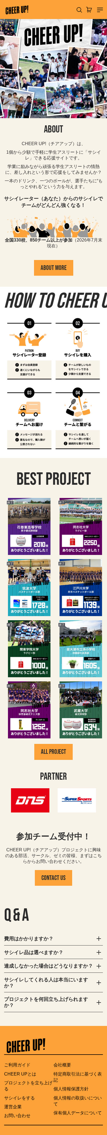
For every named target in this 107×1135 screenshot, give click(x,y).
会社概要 (62, 1065)
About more (54, 268)
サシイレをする (19, 1098)
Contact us (53, 878)
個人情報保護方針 (71, 1089)
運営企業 (13, 1106)
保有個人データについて (78, 1112)
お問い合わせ (17, 1115)
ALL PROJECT (53, 752)
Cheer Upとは (20, 1074)
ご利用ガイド (17, 1065)
